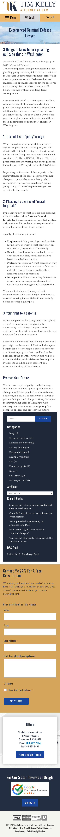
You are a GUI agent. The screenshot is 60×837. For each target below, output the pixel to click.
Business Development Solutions (33, 829)
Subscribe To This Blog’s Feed (23, 554)
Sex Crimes (15, 476)
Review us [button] (30, 803)
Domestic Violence (19, 443)
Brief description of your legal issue (19, 656)
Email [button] (31, 17)
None (12, 471)
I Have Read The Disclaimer (20, 690)
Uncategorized (17, 480)
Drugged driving (18, 452)
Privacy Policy (35, 828)
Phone (6, 625)
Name (6, 610)
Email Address (10, 640)
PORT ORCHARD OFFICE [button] (30, 755)
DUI (11, 461)
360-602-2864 (47, 587)
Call (52, 17)
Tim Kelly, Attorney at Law (31, 61)
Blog (11, 433)
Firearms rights (17, 466)
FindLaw (41, 831)
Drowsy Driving (17, 447)
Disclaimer (8, 683)
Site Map (24, 828)
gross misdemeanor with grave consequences (29, 162)
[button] (10, 18)
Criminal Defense (19, 65)
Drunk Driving (17, 457)
